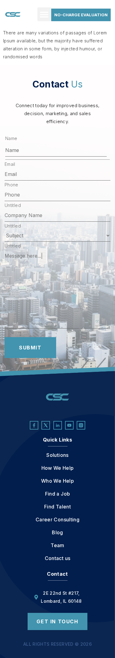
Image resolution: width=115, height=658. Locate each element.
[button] (44, 14)
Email (10, 164)
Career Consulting (57, 519)
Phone (11, 185)
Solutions (57, 455)
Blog (57, 532)
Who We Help (57, 481)
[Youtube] (69, 425)
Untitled (13, 205)
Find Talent (57, 507)
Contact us (58, 558)
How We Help (57, 468)
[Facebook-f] (34, 425)
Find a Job (57, 494)
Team (57, 545)
